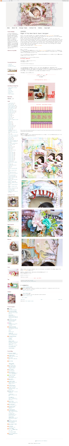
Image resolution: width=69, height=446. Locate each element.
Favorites (10, 123)
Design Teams (23, 28)
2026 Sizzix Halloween (13, 309)
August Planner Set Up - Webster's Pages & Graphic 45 (13, 383)
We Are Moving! (11, 331)
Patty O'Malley (25, 293)
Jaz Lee (9, 89)
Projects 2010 (10, 153)
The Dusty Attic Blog (12, 319)
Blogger (39, 443)
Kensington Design (12, 406)
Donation (9, 122)
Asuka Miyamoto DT (11, 107)
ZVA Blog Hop (10, 189)
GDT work (28, 281)
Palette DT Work (11, 150)
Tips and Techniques (12, 176)
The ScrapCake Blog (12, 346)
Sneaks (9, 166)
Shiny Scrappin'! (12, 372)
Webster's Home (11, 341)
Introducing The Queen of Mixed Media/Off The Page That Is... (13, 328)
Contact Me (32, 28)
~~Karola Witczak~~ (12, 385)
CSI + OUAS (10, 430)
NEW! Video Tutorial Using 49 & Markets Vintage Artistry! (12, 367)
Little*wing (11, 426)
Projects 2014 (10, 157)
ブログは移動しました (12, 364)
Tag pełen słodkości (12, 386)
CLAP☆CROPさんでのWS (12, 427)
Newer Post (23, 299)
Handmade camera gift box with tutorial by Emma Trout (13, 419)
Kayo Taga (10, 90)
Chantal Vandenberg (26, 287)
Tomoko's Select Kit (12, 177)
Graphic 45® (11, 333)
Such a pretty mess (12, 365)
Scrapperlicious (11, 355)
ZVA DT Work (10, 190)
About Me (14, 28)
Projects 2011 (10, 154)
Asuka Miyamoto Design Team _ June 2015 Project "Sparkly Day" (13, 411)
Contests (9, 118)
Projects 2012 (33, 281)
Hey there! (10, 339)
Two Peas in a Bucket (12, 66)
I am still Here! (12, 370)
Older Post (60, 299)
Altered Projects (11, 105)
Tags (9, 167)
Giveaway (9, 129)
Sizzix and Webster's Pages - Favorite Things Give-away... (13, 399)
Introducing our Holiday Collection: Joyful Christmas (13, 324)
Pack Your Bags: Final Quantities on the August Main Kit (13, 313)
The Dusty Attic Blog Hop (12, 173)
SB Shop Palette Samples (12, 162)
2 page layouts (11, 103)
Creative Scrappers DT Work (13, 119)
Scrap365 (10, 338)
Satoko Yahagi (10, 91)
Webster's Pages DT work (12, 186)
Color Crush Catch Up (12, 405)
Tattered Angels (11, 348)
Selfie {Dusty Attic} (12, 377)
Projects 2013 (10, 156)
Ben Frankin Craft (11, 108)
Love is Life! (11, 401)
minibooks (10, 139)
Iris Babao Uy (11, 397)
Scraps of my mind (12, 375)
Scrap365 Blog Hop (11, 165)
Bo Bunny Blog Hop (11, 110)
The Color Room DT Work (12, 170)
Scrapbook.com (10, 65)
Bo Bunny (24, 281)
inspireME (10, 64)
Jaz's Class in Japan (12, 136)
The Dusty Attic (11, 172)
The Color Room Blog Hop (12, 168)
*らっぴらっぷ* (11, 394)
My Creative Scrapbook (12, 140)
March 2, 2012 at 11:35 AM (27, 290)
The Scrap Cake (11, 175)
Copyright (47, 28)
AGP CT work (10, 104)
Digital (9, 121)
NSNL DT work (10, 146)
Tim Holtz (10, 308)
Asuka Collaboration (12, 106)
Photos (9, 151)
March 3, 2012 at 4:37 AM (27, 295)
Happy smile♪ (11, 379)
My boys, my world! (12, 387)
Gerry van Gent (11, 376)
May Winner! (11, 337)
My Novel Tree (10, 144)
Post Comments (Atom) (29, 301)
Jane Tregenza (11, 369)
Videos (40, 28)
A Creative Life (11, 413)
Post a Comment (24, 297)
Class (9, 116)
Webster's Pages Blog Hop (12, 184)
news (9, 145)
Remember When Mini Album (13, 356)
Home (8, 28)
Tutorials (10, 178)
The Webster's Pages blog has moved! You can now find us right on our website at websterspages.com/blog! (13, 343)
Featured (9, 124)
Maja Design (10, 138)
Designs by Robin (12, 381)
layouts (9, 137)
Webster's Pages (11, 181)
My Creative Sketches (12, 143)
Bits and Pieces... (12, 404)
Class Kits (10, 117)
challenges (10, 115)
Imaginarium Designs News (12, 132)
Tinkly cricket (11, 363)
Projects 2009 (10, 152)
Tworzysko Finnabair (12, 353)
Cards (9, 114)
